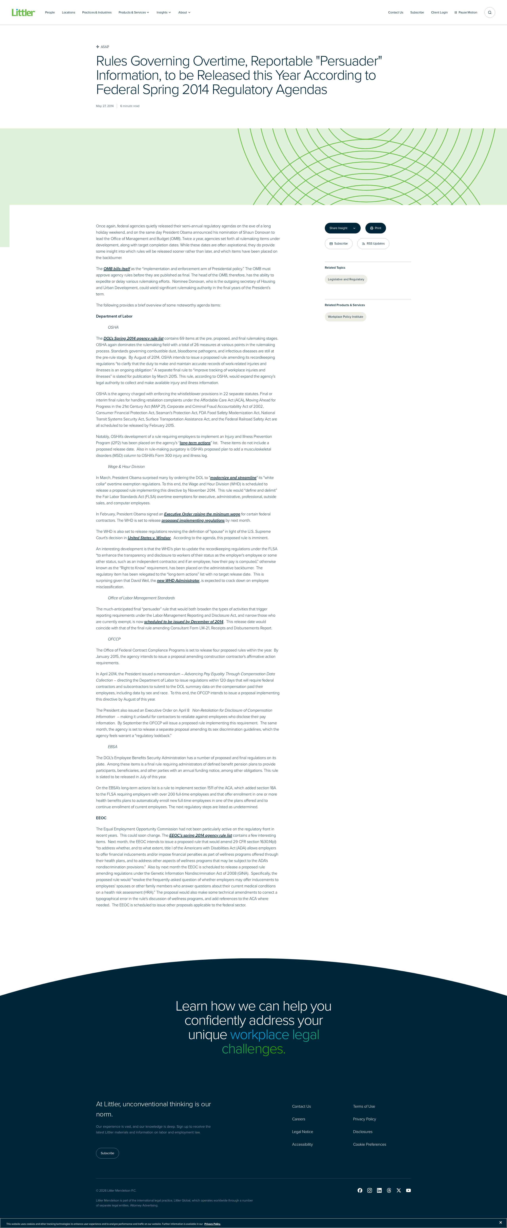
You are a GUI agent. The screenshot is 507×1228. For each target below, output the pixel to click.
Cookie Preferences (369, 1144)
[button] (359, 1190)
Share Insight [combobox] (338, 228)
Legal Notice (302, 1131)
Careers (298, 1119)
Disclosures (363, 1131)
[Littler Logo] (24, 12)
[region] (253, 1223)
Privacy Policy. (212, 1224)
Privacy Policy (364, 1119)
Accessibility (302, 1144)
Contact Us (301, 1106)
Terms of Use (364, 1106)
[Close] (500, 1222)
